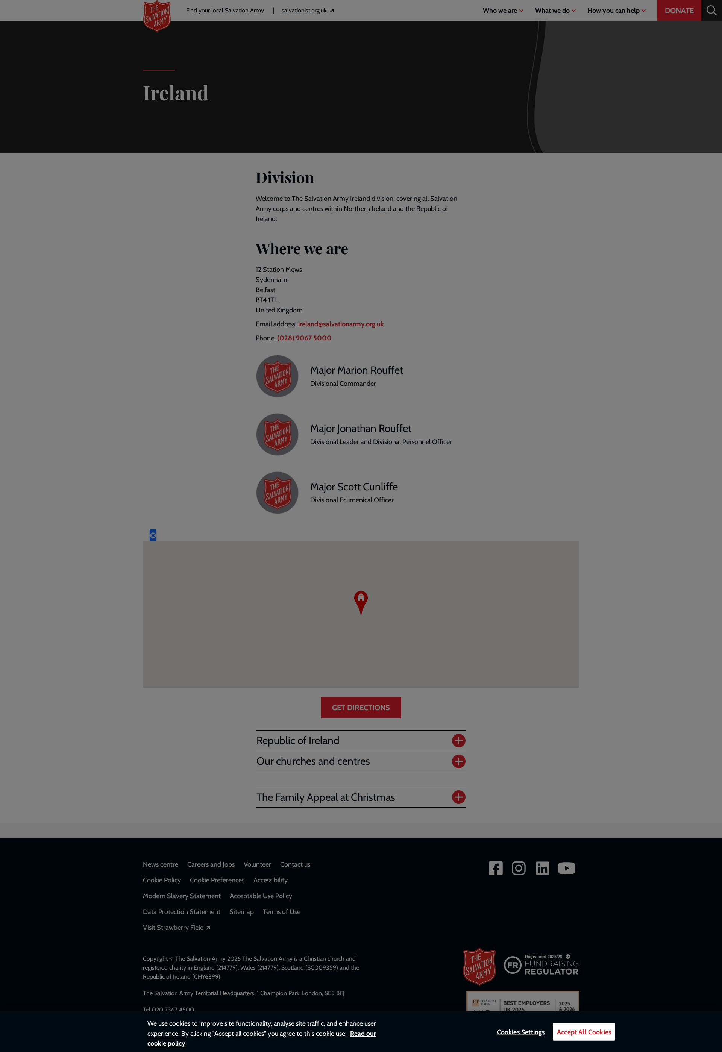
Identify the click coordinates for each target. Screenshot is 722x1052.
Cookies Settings (521, 1032)
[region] (361, 1031)
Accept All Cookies (584, 1032)
